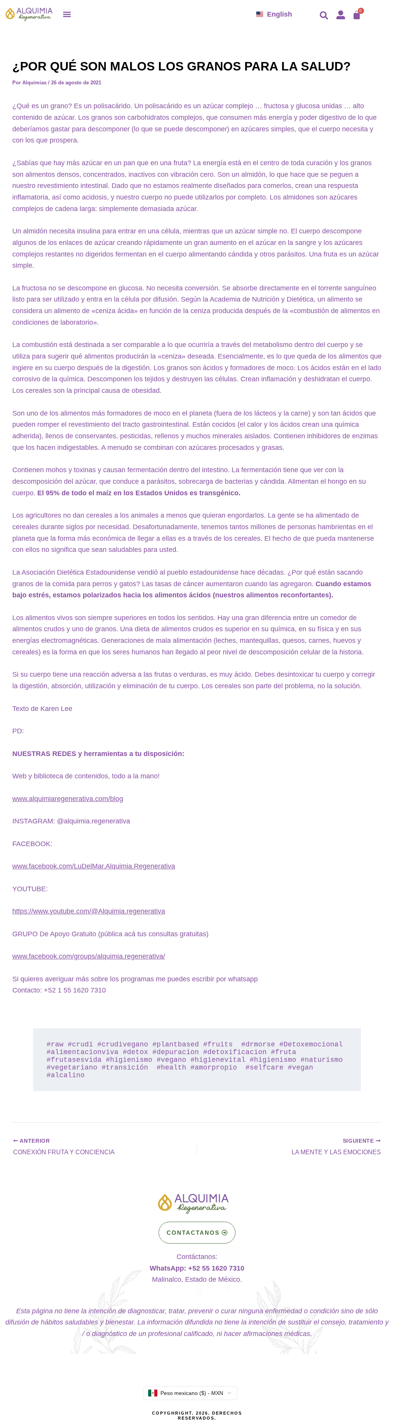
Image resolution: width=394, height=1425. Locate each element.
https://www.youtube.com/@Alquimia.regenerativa (88, 911)
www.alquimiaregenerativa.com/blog (67, 799)
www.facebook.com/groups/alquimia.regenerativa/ (88, 956)
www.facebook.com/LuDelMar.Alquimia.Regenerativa (93, 866)
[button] (66, 14)
